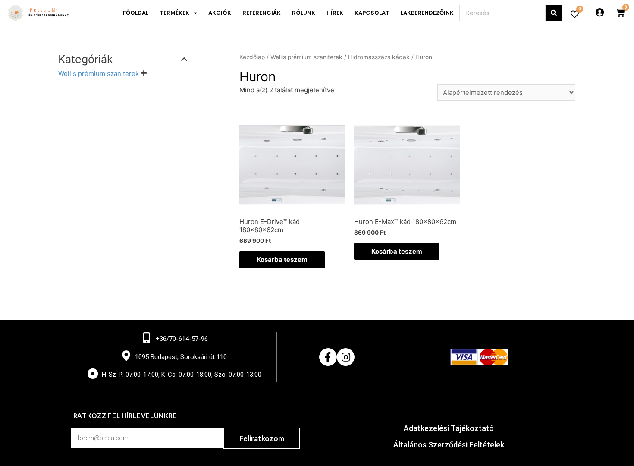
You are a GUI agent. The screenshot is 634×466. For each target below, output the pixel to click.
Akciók (219, 13)
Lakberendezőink (427, 13)
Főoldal (135, 13)
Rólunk (303, 13)
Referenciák (261, 13)
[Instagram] (346, 357)
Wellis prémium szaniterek (98, 73)
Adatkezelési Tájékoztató (449, 428)
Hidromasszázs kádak (379, 57)
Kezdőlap (252, 57)
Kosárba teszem (282, 259)
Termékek (174, 13)
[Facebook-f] (328, 357)
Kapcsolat (372, 13)
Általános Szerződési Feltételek (448, 444)
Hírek (334, 13)
